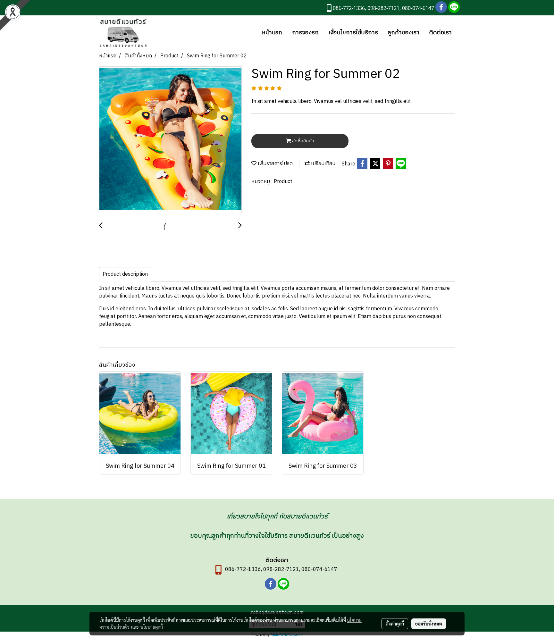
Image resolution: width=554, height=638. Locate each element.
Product (283, 181)
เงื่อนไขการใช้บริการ (353, 33)
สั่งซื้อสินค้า (302, 141)
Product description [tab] (125, 274)
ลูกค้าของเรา (403, 33)
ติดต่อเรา (440, 33)
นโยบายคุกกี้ (151, 627)
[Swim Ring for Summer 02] (170, 140)
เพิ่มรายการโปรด (274, 163)
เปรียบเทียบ (322, 163)
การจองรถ (305, 33)
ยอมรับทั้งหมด (428, 623)
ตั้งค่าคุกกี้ (395, 623)
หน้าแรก (272, 33)
